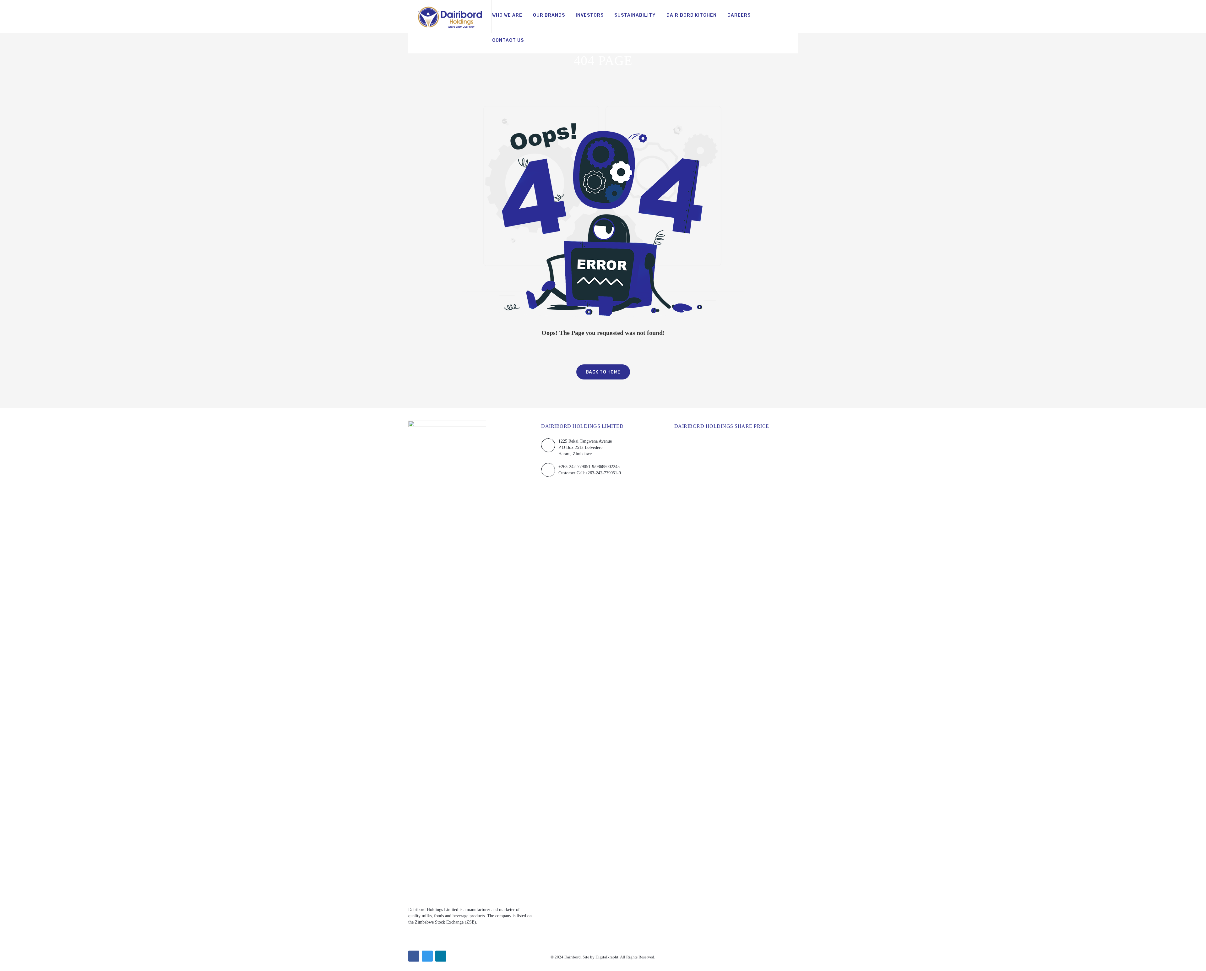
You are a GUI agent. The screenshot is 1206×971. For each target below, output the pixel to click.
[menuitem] (507, 15)
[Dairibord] (450, 16)
